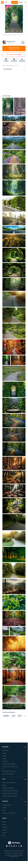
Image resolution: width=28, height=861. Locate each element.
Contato (4, 847)
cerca (13, 753)
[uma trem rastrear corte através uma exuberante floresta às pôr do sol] (13, 236)
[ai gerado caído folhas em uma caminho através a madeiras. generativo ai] (9, 388)
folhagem (6, 753)
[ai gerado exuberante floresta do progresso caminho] (13, 302)
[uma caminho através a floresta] (13, 205)
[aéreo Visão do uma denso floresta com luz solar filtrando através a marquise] (13, 258)
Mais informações (7, 69)
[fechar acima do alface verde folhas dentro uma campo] (13, 630)
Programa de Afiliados (7, 825)
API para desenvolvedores (8, 801)
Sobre (3, 850)
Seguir (23, 43)
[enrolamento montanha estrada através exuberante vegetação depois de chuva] (13, 160)
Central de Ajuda (6, 844)
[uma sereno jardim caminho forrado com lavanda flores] (13, 175)
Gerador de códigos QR (8, 811)
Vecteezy (4, 791)
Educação (4, 799)
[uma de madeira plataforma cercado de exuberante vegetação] (13, 433)
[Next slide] (22, 753)
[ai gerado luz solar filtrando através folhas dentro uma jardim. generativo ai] (13, 534)
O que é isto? (16, 65)
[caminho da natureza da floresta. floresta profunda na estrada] (13, 732)
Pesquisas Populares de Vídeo (9, 835)
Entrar (21, 2)
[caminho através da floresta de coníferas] (8, 124)
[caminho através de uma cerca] (7, 106)
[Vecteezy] (2, 2)
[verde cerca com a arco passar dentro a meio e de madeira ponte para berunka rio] (13, 417)
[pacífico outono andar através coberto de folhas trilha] (13, 646)
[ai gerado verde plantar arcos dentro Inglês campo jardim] (13, 273)
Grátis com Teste (14, 48)
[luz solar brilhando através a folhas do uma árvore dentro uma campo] (13, 681)
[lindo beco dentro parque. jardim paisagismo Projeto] (13, 221)
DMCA (3, 823)
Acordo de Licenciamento (8, 820)
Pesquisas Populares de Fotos (9, 833)
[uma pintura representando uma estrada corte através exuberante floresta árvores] (13, 136)
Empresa (4, 796)
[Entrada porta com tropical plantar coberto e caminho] (13, 698)
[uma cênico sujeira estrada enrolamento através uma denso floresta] (13, 614)
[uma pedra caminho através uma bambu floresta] (6, 378)
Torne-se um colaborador (8, 852)
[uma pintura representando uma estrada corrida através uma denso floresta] (10, 668)
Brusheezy (5, 788)
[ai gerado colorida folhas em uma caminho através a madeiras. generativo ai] (13, 715)
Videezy (4, 793)
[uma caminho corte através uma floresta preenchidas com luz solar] (13, 190)
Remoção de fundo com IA (9, 809)
